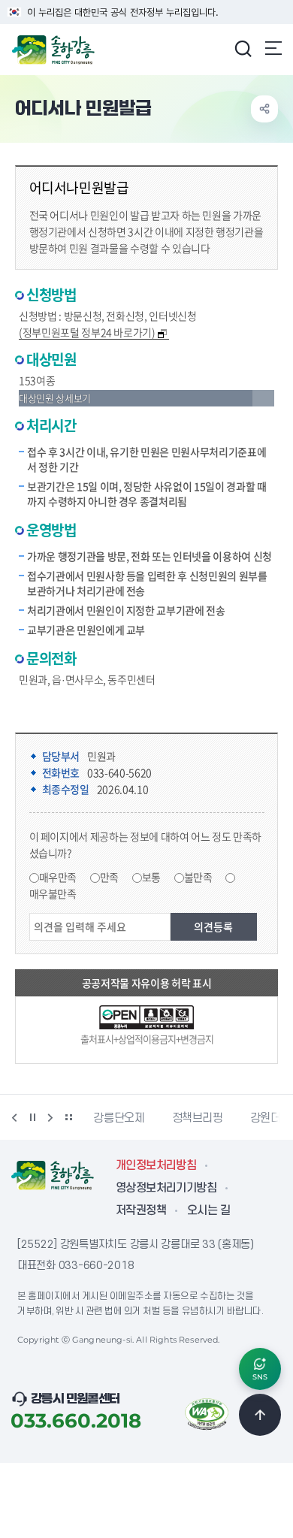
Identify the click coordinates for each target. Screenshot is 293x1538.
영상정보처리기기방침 (166, 1188)
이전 (14, 1117)
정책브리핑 (147, 1118)
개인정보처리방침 (156, 1165)
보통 (151, 876)
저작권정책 (141, 1210)
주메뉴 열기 (273, 48)
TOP (260, 1415)
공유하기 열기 (264, 108)
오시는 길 (208, 1210)
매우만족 (58, 876)
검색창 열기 (243, 48)
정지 (32, 1117)
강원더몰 (220, 1118)
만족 (109, 876)
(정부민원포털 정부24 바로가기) (87, 332)
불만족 (198, 876)
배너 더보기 (68, 1117)
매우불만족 (53, 893)
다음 (50, 1117)
